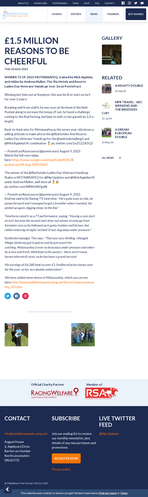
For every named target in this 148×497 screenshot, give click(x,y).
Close (124, 493)
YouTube (142, 3)
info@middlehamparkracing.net (26, 434)
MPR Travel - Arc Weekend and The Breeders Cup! (122, 107)
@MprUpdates (54, 177)
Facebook (123, 3)
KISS (45, 483)
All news (108, 157)
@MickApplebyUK (17, 143)
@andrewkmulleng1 (70, 139)
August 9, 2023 (70, 151)
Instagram (129, 3)
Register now (66, 458)
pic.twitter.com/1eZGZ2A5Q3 (72, 143)
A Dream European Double (123, 133)
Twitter (135, 3)
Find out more (108, 493)
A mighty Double (129, 85)
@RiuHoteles (60, 134)
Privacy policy (61, 469)
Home (15, 14)
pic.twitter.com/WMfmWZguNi (26, 186)
